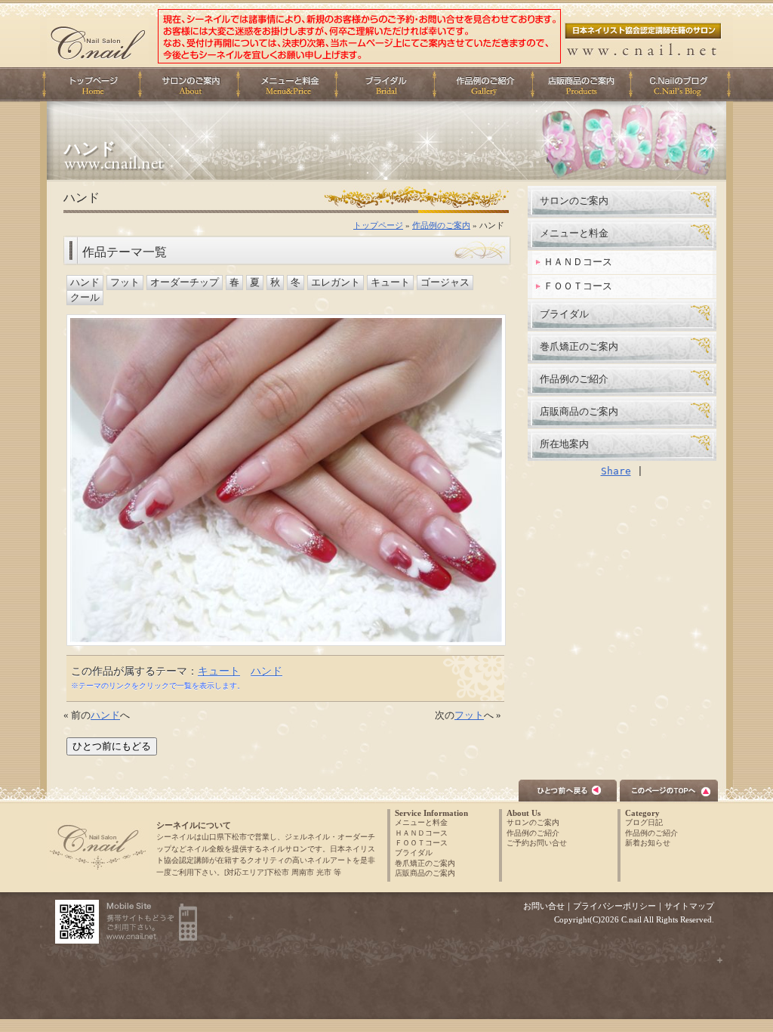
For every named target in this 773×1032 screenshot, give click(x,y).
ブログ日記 (644, 822)
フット (125, 282)
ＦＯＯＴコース (578, 286)
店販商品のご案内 (586, 84)
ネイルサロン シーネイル (98, 846)
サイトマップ (689, 905)
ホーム (92, 84)
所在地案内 (564, 444)
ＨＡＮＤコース (578, 261)
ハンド (85, 282)
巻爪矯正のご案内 (579, 346)
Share (616, 471)
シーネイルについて (193, 84)
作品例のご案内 (441, 225)
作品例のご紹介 (574, 379)
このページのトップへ (669, 791)
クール (85, 297)
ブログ (684, 84)
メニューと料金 (291, 84)
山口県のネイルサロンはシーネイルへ (98, 41)
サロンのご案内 (574, 200)
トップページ (378, 225)
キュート (390, 282)
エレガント (335, 282)
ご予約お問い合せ (537, 843)
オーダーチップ (184, 282)
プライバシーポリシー (614, 905)
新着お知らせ (647, 843)
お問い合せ (544, 905)
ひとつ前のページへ (568, 791)
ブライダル (389, 84)
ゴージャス (445, 282)
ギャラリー (488, 84)
